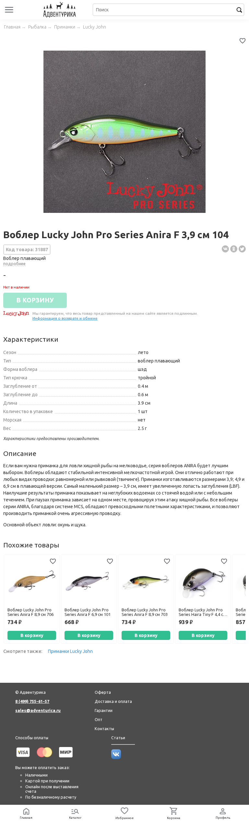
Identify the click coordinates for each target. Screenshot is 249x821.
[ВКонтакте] (225, 248)
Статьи (118, 737)
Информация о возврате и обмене (65, 318)
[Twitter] (242, 248)
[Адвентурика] (60, 9)
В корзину (31, 635)
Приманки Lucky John (70, 651)
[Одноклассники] (233, 248)
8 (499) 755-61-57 (32, 701)
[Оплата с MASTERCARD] (44, 758)
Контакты (104, 728)
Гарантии (104, 710)
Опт (98, 719)
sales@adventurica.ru (38, 710)
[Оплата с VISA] (23, 758)
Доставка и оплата (113, 701)
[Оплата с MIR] (66, 758)
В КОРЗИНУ (35, 300)
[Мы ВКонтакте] (116, 757)
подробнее (14, 263)
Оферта (103, 692)
